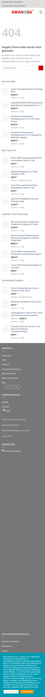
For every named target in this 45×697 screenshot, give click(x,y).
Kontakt (5, 402)
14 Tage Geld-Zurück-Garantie (13, 6)
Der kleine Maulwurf (10, 642)
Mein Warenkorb (9, 374)
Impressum (6, 356)
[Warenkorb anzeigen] (41, 12)
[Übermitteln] (41, 68)
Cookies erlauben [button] (27, 691)
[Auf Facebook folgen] (6, 387)
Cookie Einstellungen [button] (11, 691)
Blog (4, 383)
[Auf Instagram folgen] (10, 387)
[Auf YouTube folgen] (19, 387)
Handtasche (7, 646)
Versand (5, 407)
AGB (4, 360)
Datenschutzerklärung (11, 369)
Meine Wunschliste (10, 378)
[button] (3, 12)
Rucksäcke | (18, 2)
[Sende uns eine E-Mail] (15, 387)
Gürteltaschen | (7, 2)
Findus (5, 651)
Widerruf (5, 365)
